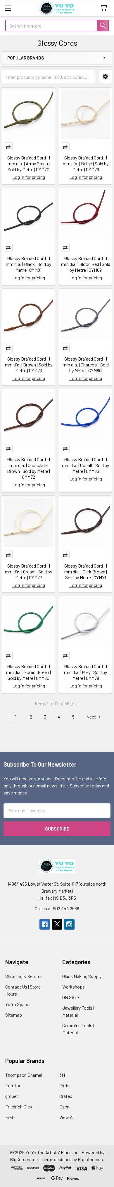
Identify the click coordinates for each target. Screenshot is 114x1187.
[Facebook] (44, 924)
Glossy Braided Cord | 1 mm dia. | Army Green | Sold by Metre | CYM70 (28, 163)
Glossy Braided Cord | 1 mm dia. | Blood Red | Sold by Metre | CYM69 (85, 264)
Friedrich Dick (18, 1106)
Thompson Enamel (23, 1075)
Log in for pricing (28, 177)
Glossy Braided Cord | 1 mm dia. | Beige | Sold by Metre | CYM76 (85, 163)
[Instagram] (69, 924)
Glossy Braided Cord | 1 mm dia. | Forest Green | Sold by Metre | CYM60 (28, 672)
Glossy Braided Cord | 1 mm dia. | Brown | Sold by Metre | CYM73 (28, 364)
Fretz (10, 1117)
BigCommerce (24, 1159)
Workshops (73, 986)
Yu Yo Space (17, 1004)
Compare (8, 146)
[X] (57, 924)
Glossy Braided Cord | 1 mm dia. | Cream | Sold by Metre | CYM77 (28, 571)
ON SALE (71, 997)
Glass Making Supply (81, 976)
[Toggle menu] (8, 8)
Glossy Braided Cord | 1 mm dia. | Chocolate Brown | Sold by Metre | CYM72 (28, 468)
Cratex (65, 1096)
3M (62, 1075)
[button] (105, 76)
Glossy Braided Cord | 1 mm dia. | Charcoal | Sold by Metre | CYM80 (86, 364)
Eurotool (14, 1085)
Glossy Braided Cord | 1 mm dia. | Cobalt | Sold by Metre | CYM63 (85, 465)
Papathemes (90, 1159)
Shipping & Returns (24, 976)
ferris (64, 1085)
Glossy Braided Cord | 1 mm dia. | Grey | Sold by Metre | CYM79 (85, 672)
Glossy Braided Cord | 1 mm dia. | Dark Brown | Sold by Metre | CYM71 (85, 571)
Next (91, 716)
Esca (64, 1106)
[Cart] (105, 8)
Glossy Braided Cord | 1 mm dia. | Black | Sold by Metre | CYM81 (28, 264)
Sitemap (13, 1015)
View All (67, 1117)
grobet (11, 1096)
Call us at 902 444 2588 (57, 908)
